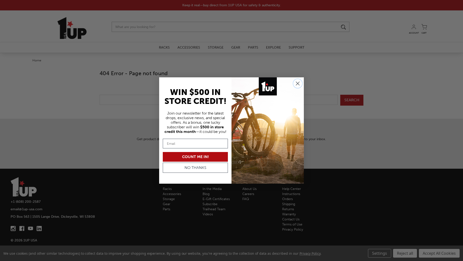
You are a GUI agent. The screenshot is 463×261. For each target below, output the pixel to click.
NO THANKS (195, 167)
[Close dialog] (297, 83)
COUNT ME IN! (195, 156)
